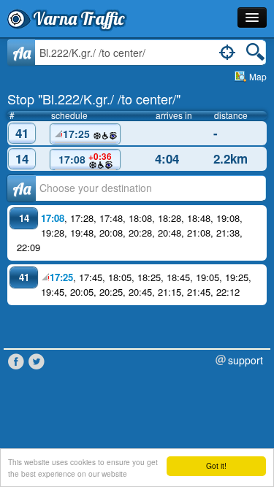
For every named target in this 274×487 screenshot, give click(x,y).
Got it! (216, 465)
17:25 (78, 133)
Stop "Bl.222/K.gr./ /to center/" (93, 98)
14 (21, 158)
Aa (21, 52)
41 (21, 133)
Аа (21, 188)
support (245, 360)
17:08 (85, 158)
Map (258, 76)
